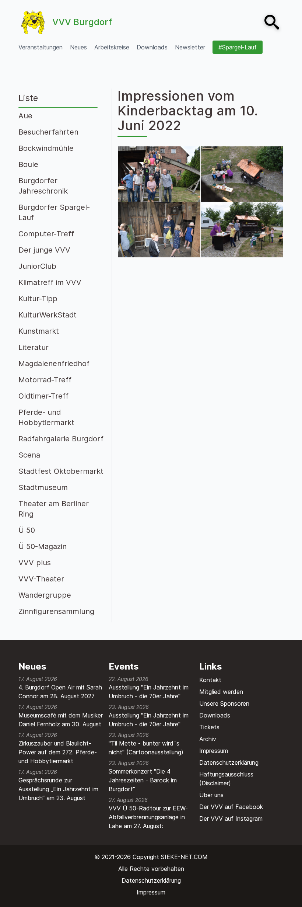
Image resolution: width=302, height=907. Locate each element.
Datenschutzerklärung (229, 762)
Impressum (213, 750)
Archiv (207, 739)
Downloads (214, 715)
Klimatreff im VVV (49, 282)
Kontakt (210, 680)
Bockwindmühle (46, 148)
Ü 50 (26, 530)
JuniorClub (37, 266)
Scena (29, 455)
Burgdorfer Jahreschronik (43, 185)
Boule (28, 164)
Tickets (209, 727)
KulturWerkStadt (47, 314)
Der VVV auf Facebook (231, 806)
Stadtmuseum (43, 487)
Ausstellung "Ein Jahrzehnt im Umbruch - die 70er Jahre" (149, 692)
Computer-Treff (46, 233)
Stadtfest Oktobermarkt (60, 471)
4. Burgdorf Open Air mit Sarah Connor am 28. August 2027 (60, 692)
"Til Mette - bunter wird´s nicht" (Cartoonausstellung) (146, 748)
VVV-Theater (41, 578)
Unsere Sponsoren (224, 703)
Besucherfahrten (48, 132)
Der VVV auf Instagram (231, 818)
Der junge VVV (44, 250)
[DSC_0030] (242, 229)
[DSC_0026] (159, 174)
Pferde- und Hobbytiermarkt (46, 417)
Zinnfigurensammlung (56, 611)
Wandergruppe (44, 595)
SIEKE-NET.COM (184, 857)
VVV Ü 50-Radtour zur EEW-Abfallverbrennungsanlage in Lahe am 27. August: (148, 817)
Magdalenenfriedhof (53, 363)
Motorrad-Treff (44, 379)
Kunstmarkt (38, 331)
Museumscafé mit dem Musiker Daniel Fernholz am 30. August (60, 720)
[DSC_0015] (242, 174)
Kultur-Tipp (37, 298)
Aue (25, 115)
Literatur (33, 347)
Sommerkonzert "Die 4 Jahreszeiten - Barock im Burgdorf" (143, 780)
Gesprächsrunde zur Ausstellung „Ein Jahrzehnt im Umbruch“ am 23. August (58, 789)
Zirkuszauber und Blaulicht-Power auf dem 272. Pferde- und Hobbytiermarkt (57, 752)
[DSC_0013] (159, 229)
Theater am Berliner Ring (53, 508)
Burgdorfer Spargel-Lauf (54, 212)
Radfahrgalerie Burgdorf (60, 438)
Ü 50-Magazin (42, 546)
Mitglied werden (221, 691)
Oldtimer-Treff (43, 396)
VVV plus (34, 562)
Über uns (211, 795)
